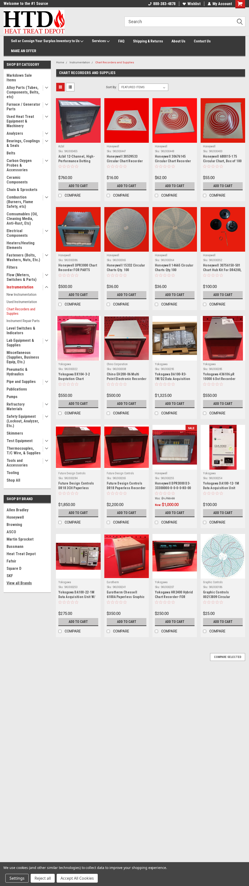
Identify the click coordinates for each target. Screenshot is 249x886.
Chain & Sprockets (22, 189)
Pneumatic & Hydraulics (17, 371)
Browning (14, 524)
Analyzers (15, 133)
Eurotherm (113, 582)
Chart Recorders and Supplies (21, 311)
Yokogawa (64, 364)
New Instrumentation (21, 294)
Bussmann (15, 546)
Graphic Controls (213, 582)
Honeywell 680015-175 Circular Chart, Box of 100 (222, 158)
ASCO (11, 532)
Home (60, 62)
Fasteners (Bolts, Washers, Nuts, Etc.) (23, 257)
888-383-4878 (164, 3)
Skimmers (15, 433)
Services (99, 41)
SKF (10, 575)
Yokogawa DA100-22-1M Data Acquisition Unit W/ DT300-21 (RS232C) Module (76, 595)
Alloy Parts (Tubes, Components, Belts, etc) (23, 92)
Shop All (13, 480)
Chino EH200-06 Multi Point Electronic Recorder (126, 376)
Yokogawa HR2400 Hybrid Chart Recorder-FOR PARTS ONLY (174, 595)
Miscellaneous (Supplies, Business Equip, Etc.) (23, 357)
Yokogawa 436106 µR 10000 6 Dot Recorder (219, 376)
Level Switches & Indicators (21, 330)
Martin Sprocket (20, 539)
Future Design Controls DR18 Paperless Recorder (126, 485)
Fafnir (11, 561)
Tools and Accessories (17, 462)
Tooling (13, 472)
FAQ (121, 41)
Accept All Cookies (77, 878)
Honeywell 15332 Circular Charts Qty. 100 (126, 267)
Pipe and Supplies (21, 381)
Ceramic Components (17, 179)
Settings (17, 878)
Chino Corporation (117, 364)
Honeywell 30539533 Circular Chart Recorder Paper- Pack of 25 (125, 159)
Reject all (43, 878)
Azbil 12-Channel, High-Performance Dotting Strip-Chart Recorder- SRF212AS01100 (76, 159)
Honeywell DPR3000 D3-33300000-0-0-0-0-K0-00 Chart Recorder (173, 486)
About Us (178, 41)
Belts (11, 153)
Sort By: (111, 87)
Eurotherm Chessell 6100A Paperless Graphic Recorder (126, 595)
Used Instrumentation (22, 302)
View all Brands (19, 583)
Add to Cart (78, 186)
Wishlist (194, 3)
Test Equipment (20, 440)
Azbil (61, 146)
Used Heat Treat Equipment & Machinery (20, 121)
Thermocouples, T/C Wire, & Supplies (24, 450)
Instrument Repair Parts (23, 321)
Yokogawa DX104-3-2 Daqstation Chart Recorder (74, 377)
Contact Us (202, 41)
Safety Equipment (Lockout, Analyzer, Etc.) (23, 421)
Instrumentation (20, 287)
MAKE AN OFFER (23, 51)
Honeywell (15, 517)
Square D (14, 568)
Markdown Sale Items (19, 77)
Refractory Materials (16, 406)
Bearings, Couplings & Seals (23, 143)
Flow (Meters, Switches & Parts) (21, 277)
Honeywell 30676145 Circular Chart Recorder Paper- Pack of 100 (173, 159)
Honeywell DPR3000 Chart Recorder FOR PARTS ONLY (77, 268)
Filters (12, 267)
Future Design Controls (72, 473)
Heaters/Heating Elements (21, 245)
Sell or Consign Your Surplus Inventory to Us (45, 41)
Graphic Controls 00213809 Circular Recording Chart (216, 595)
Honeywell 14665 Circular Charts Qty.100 (174, 267)
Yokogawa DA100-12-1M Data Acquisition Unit (221, 485)
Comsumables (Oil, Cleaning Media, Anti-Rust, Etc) (22, 219)
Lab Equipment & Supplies (20, 342)
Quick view (78, 139)
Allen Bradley (17, 510)
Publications (17, 389)
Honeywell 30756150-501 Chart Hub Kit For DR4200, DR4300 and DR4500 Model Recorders (222, 268)
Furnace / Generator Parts (23, 106)
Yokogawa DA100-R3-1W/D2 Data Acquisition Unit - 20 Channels (172, 377)
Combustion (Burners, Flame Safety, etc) (20, 202)
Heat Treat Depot (21, 554)
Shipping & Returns (148, 41)
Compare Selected (227, 657)
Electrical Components (17, 233)
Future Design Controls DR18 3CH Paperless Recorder (76, 486)
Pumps (12, 396)
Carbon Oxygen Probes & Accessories (19, 165)
